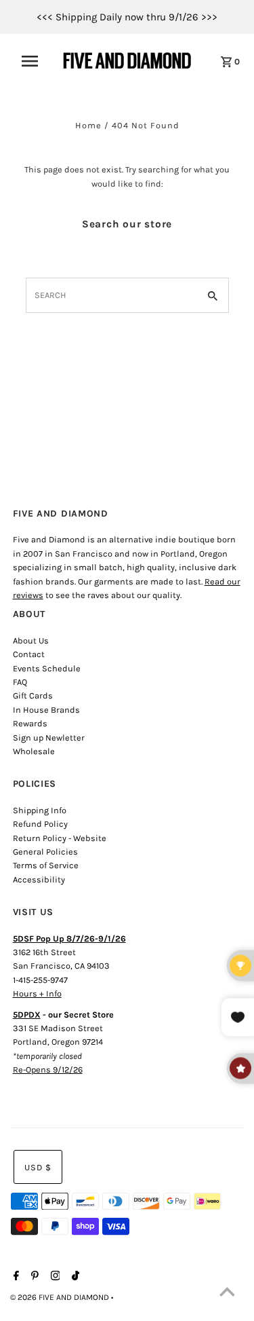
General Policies (45, 851)
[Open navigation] (34, 61)
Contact (29, 654)
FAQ (20, 682)
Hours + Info (37, 993)
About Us (31, 640)
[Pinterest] (33, 1276)
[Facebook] (14, 1276)
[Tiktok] (73, 1276)
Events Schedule (47, 668)
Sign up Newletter (49, 737)
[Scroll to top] (226, 1293)
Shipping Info (39, 810)
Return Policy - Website (59, 838)
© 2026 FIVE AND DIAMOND (60, 1297)
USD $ (37, 1167)
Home (88, 125)
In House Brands (46, 710)
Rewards (30, 723)
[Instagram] (53, 1276)
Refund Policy (40, 824)
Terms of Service (46, 865)
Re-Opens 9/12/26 (48, 1069)
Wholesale (34, 751)
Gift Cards (33, 695)
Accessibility (39, 879)
